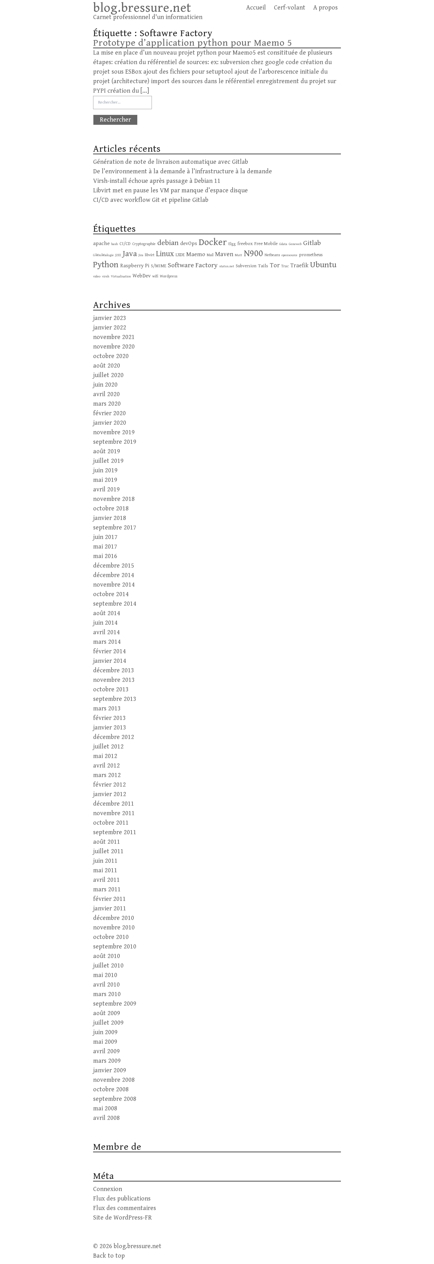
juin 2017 (105, 537)
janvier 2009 (109, 1070)
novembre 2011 (114, 813)
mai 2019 (105, 480)
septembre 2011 (114, 832)
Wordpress (168, 276)
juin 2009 (105, 1032)
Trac (285, 266)
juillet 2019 (108, 461)
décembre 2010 (113, 918)
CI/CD (125, 243)
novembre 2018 (114, 499)
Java (130, 253)
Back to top (109, 1256)
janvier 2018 (109, 518)
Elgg (232, 244)
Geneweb (295, 244)
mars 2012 (107, 775)
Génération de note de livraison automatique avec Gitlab (170, 162)
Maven (224, 254)
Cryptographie (144, 244)
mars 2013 (107, 708)
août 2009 (106, 1013)
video (96, 276)
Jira (141, 255)
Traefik (299, 265)
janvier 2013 (109, 727)
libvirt (149, 255)
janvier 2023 (109, 318)
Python (106, 265)
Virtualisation (121, 276)
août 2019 (106, 451)
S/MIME (158, 266)
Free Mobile (266, 243)
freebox (245, 243)
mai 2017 (105, 546)
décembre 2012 (113, 737)
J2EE (118, 255)
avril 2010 (106, 984)
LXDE (180, 254)
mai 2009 (105, 1042)
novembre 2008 (114, 1080)
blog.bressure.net (142, 8)
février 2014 (109, 651)
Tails (263, 266)
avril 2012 (106, 765)
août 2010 (106, 956)
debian (168, 242)
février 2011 (109, 899)
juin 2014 (105, 623)
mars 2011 (107, 889)
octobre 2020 (111, 356)
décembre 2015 (113, 565)
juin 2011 (105, 861)
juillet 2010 (108, 965)
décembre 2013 (113, 670)
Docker (213, 242)
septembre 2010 (114, 946)
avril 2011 (106, 880)
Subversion (246, 266)
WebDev (141, 276)
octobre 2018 (111, 508)
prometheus (311, 254)
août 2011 (106, 842)
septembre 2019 (114, 442)
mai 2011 (105, 870)
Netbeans (272, 255)
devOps (188, 244)
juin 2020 (105, 385)
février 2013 (109, 718)
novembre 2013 (114, 680)
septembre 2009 (114, 1004)
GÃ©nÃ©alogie (103, 255)
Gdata (283, 244)
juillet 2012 (108, 746)
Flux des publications (122, 1198)
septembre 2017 (114, 527)
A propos (325, 7)
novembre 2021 (114, 337)
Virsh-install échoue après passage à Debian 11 (156, 181)
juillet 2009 (108, 1023)
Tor (275, 265)
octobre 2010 (111, 937)
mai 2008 (105, 1108)
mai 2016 (105, 556)
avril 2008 (106, 1118)
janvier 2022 (109, 327)
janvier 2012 (109, 794)
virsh (105, 276)
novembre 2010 (114, 927)
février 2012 (109, 784)
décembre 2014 (113, 575)
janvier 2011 (109, 908)
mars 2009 (107, 1061)
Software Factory (193, 265)
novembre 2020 (114, 346)
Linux (165, 253)
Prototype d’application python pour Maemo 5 (192, 42)
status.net (226, 266)
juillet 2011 (108, 851)
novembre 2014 (114, 585)
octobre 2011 (111, 823)
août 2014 (106, 613)
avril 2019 (106, 489)
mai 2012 (105, 756)
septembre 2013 (114, 699)
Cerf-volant (289, 7)
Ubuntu (323, 264)
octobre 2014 (111, 594)
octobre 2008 (111, 1089)
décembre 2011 (113, 804)
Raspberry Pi (134, 266)
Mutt (238, 255)
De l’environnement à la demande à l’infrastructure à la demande (182, 171)
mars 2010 (107, 994)
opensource (289, 255)
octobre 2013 (111, 689)
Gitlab (312, 243)
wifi (155, 276)
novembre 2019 (114, 432)
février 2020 (109, 413)
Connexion (107, 1189)
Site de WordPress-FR (122, 1217)
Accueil (256, 7)
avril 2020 (106, 394)
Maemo (195, 254)
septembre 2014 (114, 604)
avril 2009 (106, 1051)
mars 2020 (107, 404)
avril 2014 (106, 632)
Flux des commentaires (124, 1208)
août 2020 (106, 365)
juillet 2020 (108, 375)
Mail (210, 255)
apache (101, 244)
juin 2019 (105, 470)
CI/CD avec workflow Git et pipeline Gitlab (150, 200)
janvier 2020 (109, 423)
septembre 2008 (114, 1099)
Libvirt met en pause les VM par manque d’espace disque (170, 190)
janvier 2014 (109, 661)
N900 (253, 253)
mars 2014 (107, 642)
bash (114, 244)
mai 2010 (105, 975)
